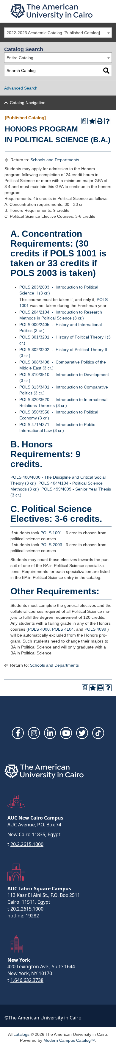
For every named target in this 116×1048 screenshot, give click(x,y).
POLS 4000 (39, 629)
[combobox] (58, 32)
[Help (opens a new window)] (107, 121)
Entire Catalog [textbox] (20, 57)
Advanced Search (20, 88)
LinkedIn (50, 733)
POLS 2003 (51, 544)
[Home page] (51, 11)
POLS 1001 (51, 532)
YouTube (66, 733)
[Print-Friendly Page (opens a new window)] (100, 121)
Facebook (18, 733)
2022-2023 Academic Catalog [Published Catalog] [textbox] (53, 32)
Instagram (34, 733)
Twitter (82, 733)
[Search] (106, 70)
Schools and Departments (54, 159)
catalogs (21, 1034)
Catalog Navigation (28, 102)
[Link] (98, 733)
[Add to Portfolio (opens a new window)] (92, 121)
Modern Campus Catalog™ (69, 1040)
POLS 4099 (95, 629)
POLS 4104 (63, 629)
